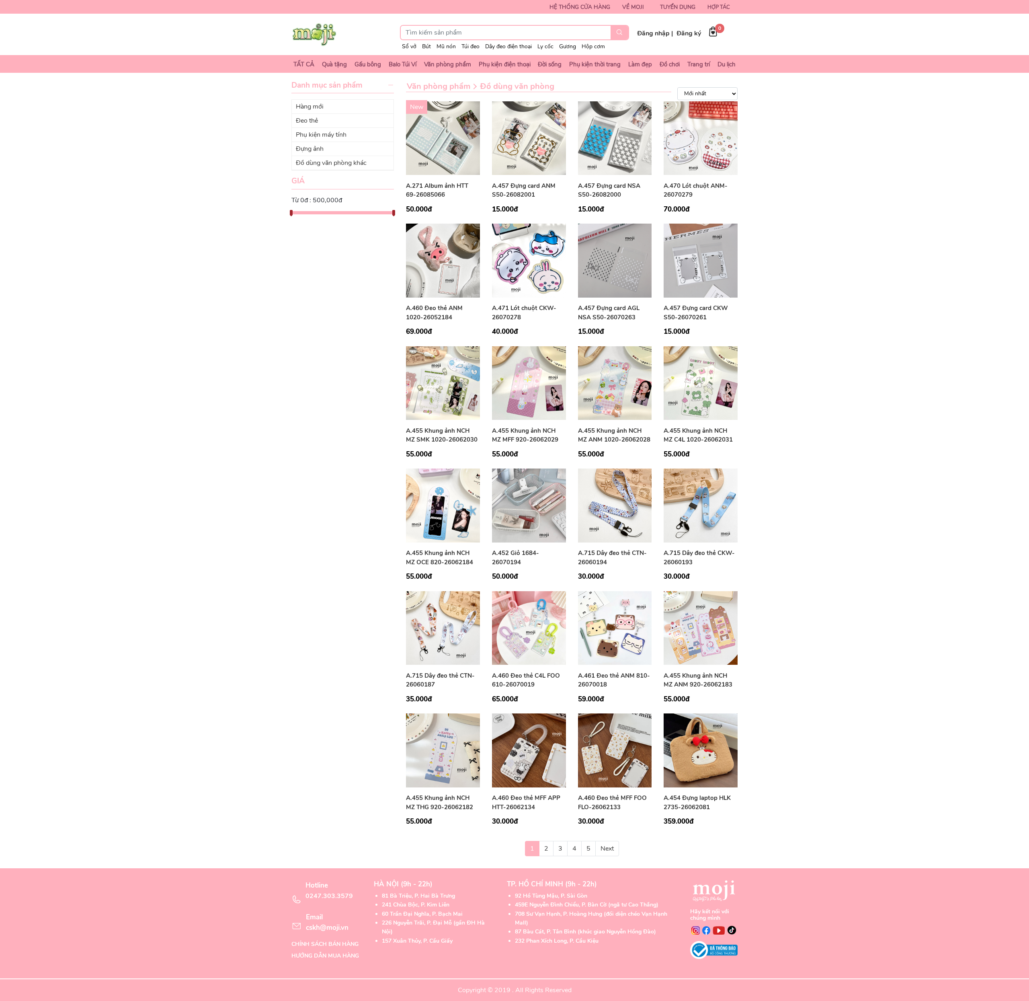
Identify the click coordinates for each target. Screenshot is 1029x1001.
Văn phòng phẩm (447, 64)
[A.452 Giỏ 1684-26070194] (529, 505)
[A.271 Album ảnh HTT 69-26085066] (443, 137)
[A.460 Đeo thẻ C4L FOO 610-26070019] (529, 627)
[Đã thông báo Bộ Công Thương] (714, 950)
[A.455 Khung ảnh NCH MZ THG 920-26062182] (443, 750)
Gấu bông (368, 64)
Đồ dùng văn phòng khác (331, 162)
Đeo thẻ (307, 120)
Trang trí (698, 64)
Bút (426, 46)
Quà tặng (334, 64)
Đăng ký (688, 33)
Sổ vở (409, 46)
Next (607, 848)
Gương (567, 46)
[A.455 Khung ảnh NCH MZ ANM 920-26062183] (701, 627)
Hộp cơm (593, 46)
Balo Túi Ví (402, 64)
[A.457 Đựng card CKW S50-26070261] (701, 260)
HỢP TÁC (718, 7)
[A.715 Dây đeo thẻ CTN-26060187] (443, 627)
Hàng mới (310, 106)
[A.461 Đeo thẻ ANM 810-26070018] (615, 627)
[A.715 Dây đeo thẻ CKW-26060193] (701, 505)
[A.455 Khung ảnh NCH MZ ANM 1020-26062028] (615, 382)
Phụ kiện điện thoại (505, 64)
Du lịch (726, 64)
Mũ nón (446, 46)
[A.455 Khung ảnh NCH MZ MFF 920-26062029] (529, 382)
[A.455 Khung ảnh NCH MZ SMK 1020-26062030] (443, 382)
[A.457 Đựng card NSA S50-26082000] (615, 137)
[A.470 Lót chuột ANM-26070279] (701, 137)
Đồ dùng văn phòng (517, 86)
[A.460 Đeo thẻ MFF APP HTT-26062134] (529, 750)
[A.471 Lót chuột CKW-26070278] (529, 260)
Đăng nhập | (655, 33)
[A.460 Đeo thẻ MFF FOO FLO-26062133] (615, 750)
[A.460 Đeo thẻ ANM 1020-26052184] (443, 260)
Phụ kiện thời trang (595, 64)
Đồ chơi (670, 64)
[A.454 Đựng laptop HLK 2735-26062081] (701, 750)
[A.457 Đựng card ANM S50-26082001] (529, 137)
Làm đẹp (640, 64)
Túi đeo (470, 46)
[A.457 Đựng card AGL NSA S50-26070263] (615, 260)
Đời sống (550, 64)
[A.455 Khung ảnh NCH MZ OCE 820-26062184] (443, 505)
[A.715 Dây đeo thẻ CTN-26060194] (615, 505)
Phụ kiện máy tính (321, 134)
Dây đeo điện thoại (508, 46)
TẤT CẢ (303, 64)
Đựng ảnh (310, 148)
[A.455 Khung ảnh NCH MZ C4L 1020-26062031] (701, 382)
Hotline (329, 891)
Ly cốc (545, 46)
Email (327, 922)
